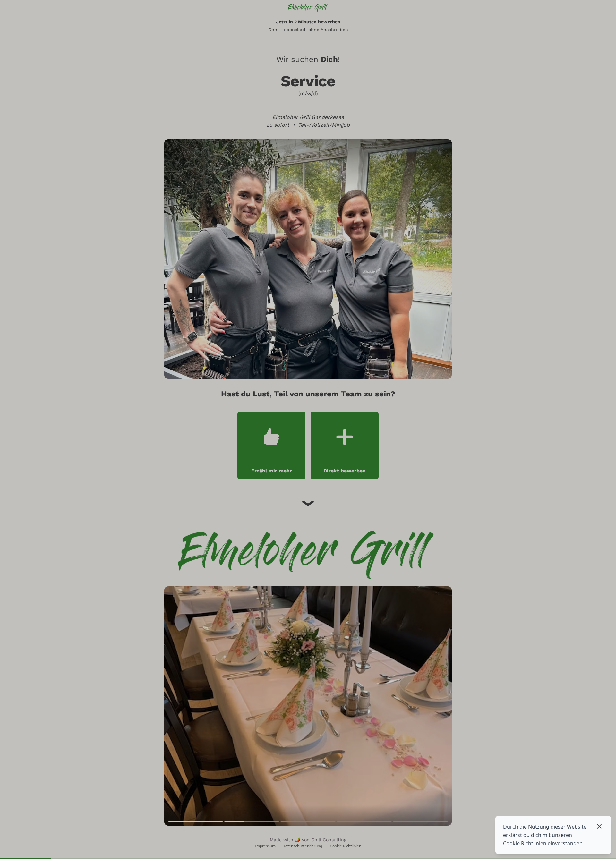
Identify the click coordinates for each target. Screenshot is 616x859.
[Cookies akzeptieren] (599, 826)
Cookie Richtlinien (524, 843)
